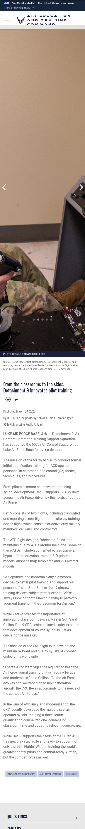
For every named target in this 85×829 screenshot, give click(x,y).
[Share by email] (16, 399)
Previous (4, 187)
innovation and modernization (21, 774)
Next (80, 187)
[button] (19, 8)
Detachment (71, 774)
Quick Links (17, 816)
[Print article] (8, 399)
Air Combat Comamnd (50, 774)
